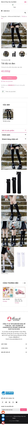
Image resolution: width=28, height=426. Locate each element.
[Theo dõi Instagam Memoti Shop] (13, 402)
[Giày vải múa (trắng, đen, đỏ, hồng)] (20, 292)
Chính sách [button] (4, 348)
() (26, 2)
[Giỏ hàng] (25, 2)
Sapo (17, 420)
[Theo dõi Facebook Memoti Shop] (2, 402)
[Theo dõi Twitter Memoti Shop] (6, 402)
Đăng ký (23, 409)
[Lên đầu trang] (24, 420)
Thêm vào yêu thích (8, 81)
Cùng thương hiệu (10, 283)
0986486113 (11, 85)
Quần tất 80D (6, 299)
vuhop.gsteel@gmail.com (15, 339)
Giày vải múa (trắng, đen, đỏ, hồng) (18, 301)
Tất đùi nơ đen (6, 121)
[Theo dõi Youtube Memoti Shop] (16, 402)
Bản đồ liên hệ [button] (5, 352)
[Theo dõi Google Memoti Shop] (9, 402)
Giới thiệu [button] (4, 344)
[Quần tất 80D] (8, 292)
